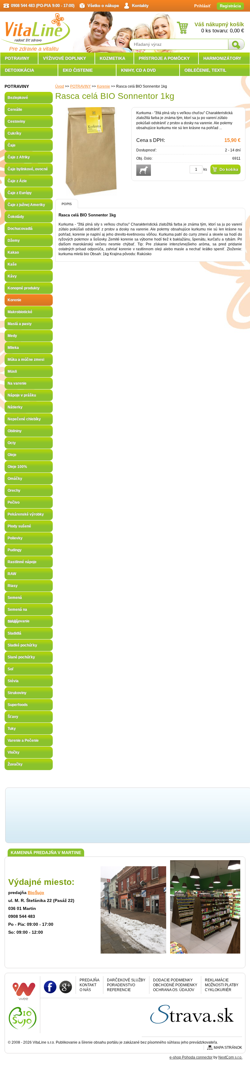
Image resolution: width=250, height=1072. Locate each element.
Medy (12, 336)
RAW (12, 574)
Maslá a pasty (20, 324)
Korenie (103, 86)
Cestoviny (16, 121)
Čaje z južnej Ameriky (26, 205)
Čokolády (16, 217)
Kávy (12, 276)
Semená (15, 598)
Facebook (50, 986)
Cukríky (14, 133)
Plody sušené (19, 526)
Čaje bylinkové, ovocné (28, 169)
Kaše (12, 264)
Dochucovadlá (20, 228)
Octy (12, 443)
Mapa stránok (228, 1047)
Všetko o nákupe (103, 5)
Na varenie (17, 383)
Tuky (12, 728)
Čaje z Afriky (19, 157)
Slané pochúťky (21, 657)
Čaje (12, 145)
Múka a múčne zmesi (26, 359)
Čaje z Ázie (17, 181)
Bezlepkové (18, 98)
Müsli (12, 371)
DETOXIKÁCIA (19, 70)
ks (205, 169)
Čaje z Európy (20, 193)
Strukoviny (17, 693)
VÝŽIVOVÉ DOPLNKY (64, 58)
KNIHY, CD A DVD (138, 70)
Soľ (11, 669)
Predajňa (89, 980)
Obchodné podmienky (175, 985)
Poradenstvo (121, 985)
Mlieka (13, 348)
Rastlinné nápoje (22, 562)
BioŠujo (36, 892)
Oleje (12, 455)
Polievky (15, 538)
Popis (67, 204)
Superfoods (18, 705)
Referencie (119, 990)
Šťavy (13, 717)
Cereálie (15, 109)
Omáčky (15, 478)
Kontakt (88, 985)
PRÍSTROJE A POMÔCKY (164, 58)
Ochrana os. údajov (173, 990)
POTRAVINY (80, 86)
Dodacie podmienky (173, 980)
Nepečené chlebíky (24, 419)
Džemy (14, 240)
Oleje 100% (17, 467)
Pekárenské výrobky (26, 514)
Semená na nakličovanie (19, 611)
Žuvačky (15, 764)
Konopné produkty (24, 288)
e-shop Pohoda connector (191, 1057)
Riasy (13, 586)
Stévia (13, 681)
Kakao (13, 252)
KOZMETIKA (112, 58)
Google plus (65, 986)
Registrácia (230, 6)
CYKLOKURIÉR (218, 990)
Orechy (14, 490)
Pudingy (15, 550)
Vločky (14, 752)
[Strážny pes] (143, 170)
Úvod (59, 86)
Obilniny (15, 431)
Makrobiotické (20, 312)
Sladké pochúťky (22, 645)
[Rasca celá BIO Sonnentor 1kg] (91, 193)
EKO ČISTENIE (78, 70)
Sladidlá (14, 633)
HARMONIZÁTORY (222, 58)
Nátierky (15, 407)
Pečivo (14, 502)
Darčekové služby (126, 980)
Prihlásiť (202, 6)
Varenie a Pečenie (23, 740)
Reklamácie (217, 980)
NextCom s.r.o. (230, 1057)
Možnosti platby (221, 985)
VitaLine (35, 25)
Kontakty (140, 5)
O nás (85, 990)
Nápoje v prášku (22, 395)
